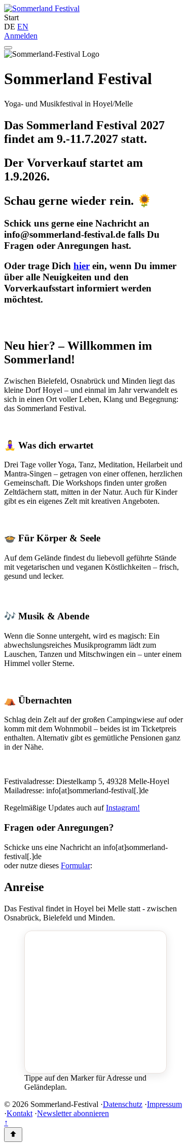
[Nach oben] (13, 1134)
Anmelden (20, 35)
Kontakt (19, 1113)
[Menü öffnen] (8, 47)
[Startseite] (42, 8)
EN (22, 26)
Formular (75, 865)
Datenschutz (122, 1104)
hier (81, 266)
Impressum (164, 1104)
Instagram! (123, 807)
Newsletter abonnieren (73, 1113)
